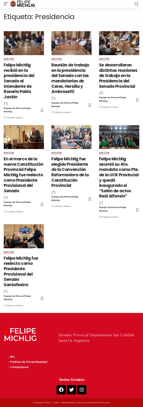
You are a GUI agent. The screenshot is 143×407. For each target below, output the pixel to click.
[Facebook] (61, 389)
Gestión (9, 59)
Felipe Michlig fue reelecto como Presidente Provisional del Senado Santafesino (21, 271)
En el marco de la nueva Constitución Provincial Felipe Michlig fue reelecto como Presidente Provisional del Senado (23, 175)
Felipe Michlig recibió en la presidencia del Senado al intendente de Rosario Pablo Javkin (19, 81)
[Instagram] (81, 389)
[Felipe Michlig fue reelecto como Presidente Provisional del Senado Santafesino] (24, 236)
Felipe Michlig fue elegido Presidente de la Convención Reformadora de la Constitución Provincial (70, 172)
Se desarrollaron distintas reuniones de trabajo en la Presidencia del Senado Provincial (118, 75)
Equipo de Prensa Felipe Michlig (17, 110)
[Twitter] (71, 389)
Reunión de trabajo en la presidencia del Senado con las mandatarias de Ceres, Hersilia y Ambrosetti (70, 78)
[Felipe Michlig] (22, 4)
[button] (7, 4)
